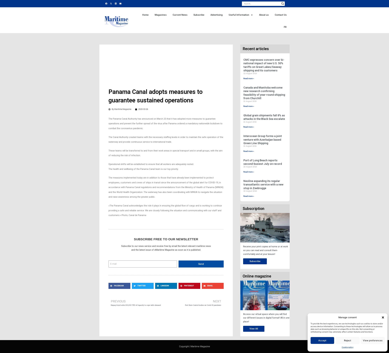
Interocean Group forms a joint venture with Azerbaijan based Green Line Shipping (262, 139)
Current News (180, 15)
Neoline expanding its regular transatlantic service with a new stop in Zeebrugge (263, 184)
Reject (347, 340)
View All (254, 328)
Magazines (161, 15)
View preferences (372, 340)
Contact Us (281, 15)
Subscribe (198, 15)
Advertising (216, 15)
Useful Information (239, 15)
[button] (382, 317)
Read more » (248, 78)
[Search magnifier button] (283, 4)
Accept (322, 340)
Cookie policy (347, 347)
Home (145, 15)
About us (264, 15)
